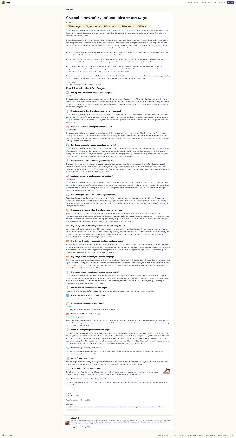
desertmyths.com (113, 407)
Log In (230, 3)
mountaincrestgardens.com (136, 407)
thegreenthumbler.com (101, 407)
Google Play (86, 427)
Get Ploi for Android (209, 3)
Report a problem (72, 400)
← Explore (68, 10)
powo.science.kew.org (150, 407)
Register (222, 3)
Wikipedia (69, 396)
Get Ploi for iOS (193, 3)
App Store (75, 427)
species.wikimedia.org (72, 410)
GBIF (77, 396)
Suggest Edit (85, 400)
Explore (174, 435)
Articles (181, 435)
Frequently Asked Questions (194, 435)
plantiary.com (123, 407)
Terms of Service (223, 435)
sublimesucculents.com (87, 407)
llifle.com (160, 407)
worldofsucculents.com (73, 407)
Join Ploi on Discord (163, 435)
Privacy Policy (210, 435)
